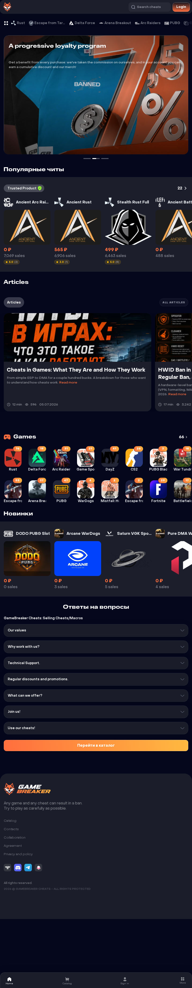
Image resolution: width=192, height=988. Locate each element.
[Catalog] (6, 23)
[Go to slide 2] (87, 158)
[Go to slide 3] (96, 158)
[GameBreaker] (27, 789)
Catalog (10, 821)
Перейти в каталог (96, 745)
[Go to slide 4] (105, 158)
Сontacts (11, 829)
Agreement (13, 846)
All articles (173, 302)
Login (181, 7)
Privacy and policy (18, 854)
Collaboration (15, 837)
